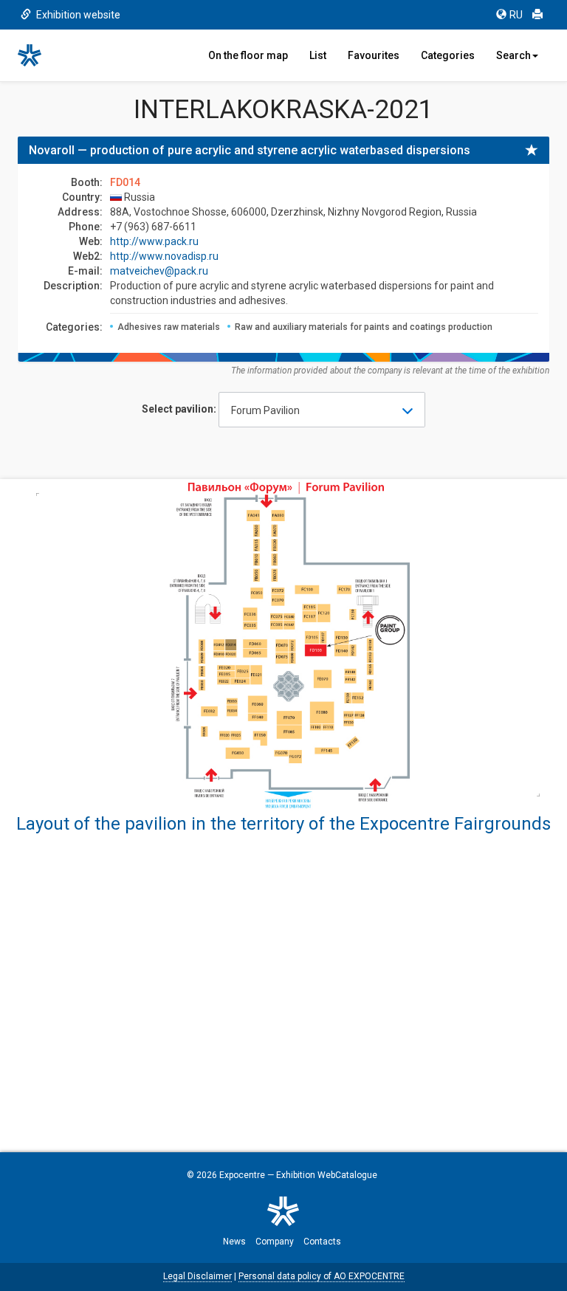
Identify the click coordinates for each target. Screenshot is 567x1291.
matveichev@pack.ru (159, 271)
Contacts (322, 1241)
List (317, 55)
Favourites (373, 55)
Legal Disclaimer (197, 1276)
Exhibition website (77, 15)
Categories (448, 55)
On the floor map (248, 55)
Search (513, 55)
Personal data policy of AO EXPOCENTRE (321, 1276)
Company (274, 1241)
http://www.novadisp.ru (164, 256)
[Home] (36, 55)
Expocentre (242, 1175)
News (234, 1241)
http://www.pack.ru (154, 241)
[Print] (537, 15)
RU (516, 15)
